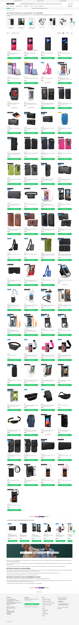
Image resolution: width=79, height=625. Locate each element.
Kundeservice (70, 6)
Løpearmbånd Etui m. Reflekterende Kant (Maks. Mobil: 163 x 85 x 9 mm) (13, 104)
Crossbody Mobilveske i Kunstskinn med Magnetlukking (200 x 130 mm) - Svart (13, 305)
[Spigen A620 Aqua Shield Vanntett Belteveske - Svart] (31, 195)
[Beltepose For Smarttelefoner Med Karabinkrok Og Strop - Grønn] (14, 170)
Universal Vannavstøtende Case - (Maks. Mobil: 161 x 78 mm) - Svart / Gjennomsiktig (48, 381)
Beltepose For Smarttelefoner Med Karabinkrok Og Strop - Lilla (65, 154)
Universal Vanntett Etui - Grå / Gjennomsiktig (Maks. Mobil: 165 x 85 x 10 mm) (30, 305)
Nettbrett (12, 6)
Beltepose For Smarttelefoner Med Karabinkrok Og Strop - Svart (31, 154)
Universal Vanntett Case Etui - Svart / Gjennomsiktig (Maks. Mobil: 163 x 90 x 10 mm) (65, 79)
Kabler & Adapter (42, 27)
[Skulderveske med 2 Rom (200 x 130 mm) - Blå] (48, 271)
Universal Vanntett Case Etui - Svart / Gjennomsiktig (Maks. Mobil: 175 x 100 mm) (30, 331)
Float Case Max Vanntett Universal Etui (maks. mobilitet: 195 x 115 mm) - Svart (47, 431)
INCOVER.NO (10, 621)
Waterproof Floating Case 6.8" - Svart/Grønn (64, 330)
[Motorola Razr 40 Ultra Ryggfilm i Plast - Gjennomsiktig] (31, 44)
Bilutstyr (63, 27)
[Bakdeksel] (11, 21)
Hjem (7, 10)
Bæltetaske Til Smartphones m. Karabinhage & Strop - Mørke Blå (47, 154)
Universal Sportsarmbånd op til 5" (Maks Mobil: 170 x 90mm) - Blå (64, 129)
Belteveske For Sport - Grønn (11, 355)
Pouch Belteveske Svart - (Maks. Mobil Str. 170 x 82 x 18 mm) (14, 129)
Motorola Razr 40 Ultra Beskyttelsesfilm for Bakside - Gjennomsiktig (13, 54)
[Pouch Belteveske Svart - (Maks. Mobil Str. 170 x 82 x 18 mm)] (14, 119)
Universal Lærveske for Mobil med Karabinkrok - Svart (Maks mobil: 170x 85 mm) (48, 230)
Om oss (43, 608)
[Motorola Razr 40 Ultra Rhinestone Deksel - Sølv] (14, 69)
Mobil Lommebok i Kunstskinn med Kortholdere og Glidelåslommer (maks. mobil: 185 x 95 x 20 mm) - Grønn (48, 255)
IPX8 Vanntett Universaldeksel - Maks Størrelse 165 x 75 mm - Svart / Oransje (65, 305)
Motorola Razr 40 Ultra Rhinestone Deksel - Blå (31, 78)
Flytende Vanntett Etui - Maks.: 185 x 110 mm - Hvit (48, 481)
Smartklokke (26, 6)
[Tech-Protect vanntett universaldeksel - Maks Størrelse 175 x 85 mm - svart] (65, 195)
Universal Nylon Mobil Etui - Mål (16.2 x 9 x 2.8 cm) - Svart (64, 456)
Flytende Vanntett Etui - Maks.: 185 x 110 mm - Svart (14, 506)
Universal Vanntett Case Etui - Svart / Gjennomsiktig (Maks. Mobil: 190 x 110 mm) (13, 331)
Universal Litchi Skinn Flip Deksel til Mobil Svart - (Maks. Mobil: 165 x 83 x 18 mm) (64, 104)
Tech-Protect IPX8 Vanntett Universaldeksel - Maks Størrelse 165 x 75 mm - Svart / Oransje (72, 536)
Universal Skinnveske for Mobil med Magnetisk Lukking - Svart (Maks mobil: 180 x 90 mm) (64, 255)
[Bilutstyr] (62, 21)
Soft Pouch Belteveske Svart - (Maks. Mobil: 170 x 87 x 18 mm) (30, 129)
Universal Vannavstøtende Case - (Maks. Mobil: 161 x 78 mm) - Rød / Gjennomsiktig (31, 280)
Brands (31, 6)
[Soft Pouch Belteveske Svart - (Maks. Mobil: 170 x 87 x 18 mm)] (31, 119)
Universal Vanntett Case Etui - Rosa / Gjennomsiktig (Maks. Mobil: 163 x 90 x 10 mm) (48, 204)
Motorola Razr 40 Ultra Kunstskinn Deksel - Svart (64, 54)
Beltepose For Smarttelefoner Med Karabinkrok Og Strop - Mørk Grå (31, 179)
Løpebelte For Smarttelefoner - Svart (63, 405)
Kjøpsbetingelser (45, 610)
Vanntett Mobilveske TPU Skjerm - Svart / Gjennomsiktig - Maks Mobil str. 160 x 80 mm (30, 104)
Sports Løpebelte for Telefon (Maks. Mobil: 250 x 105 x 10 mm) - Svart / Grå (31, 406)
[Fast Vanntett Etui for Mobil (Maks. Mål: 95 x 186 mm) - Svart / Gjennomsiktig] (65, 421)
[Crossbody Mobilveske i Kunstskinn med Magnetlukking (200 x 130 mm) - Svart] (14, 296)
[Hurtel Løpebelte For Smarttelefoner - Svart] (65, 396)
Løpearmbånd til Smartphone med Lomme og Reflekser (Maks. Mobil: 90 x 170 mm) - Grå (30, 356)
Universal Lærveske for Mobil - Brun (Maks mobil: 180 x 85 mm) (30, 230)
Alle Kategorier (40, 6)
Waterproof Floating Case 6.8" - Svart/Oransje (47, 330)
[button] (72, 4)
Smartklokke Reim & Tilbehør (47, 604)
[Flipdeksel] (21, 21)
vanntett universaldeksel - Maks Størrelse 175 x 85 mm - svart (65, 204)
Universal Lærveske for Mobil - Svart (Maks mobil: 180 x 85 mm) (64, 230)
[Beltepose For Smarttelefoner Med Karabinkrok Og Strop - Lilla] (65, 144)
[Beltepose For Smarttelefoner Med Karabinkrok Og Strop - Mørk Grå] (31, 170)
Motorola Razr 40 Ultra (11, 10)
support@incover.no (12, 599)
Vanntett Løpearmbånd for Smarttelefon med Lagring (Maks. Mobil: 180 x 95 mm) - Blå (30, 431)
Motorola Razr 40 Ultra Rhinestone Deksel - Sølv (13, 79)
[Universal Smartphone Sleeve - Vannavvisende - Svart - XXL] (14, 371)
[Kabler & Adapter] (42, 21)
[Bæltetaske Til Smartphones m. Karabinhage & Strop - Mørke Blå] (48, 144)
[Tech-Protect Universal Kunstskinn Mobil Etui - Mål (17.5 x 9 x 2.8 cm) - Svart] (48, 446)
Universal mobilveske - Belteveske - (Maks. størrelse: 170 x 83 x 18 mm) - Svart (64, 179)
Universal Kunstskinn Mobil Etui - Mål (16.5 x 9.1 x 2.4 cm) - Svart (13, 456)
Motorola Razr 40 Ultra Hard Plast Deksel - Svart (47, 54)
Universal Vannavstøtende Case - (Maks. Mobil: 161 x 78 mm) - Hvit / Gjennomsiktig (31, 381)
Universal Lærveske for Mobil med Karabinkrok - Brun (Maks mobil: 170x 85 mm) (14, 230)
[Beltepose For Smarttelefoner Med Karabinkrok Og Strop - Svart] (31, 144)
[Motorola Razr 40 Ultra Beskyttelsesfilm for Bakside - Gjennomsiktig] (14, 44)
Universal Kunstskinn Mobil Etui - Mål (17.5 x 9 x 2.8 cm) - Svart (47, 456)
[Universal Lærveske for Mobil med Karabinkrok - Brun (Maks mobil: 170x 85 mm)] (14, 220)
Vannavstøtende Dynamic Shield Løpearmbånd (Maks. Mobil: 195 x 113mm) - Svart (48, 406)
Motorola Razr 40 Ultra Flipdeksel (21, 28)
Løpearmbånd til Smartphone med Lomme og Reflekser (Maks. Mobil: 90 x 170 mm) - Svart (64, 356)
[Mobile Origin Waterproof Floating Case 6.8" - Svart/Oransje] (48, 321)
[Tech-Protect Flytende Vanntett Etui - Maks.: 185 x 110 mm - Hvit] (48, 471)
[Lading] (52, 21)
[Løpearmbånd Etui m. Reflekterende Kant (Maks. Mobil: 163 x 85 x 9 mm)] (14, 94)
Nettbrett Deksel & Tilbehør (46, 601)
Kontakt (43, 615)
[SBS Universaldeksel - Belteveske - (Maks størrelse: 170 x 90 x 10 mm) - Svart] (14, 271)
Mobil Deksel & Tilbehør (46, 599)
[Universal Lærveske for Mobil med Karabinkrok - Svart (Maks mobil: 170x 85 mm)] (48, 220)
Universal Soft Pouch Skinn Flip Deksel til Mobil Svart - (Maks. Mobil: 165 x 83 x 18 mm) (48, 104)
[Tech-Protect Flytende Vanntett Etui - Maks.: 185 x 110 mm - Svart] (14, 496)
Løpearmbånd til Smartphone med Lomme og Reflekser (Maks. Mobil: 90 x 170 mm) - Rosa (47, 356)
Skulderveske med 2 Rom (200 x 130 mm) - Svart (13, 255)
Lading (52, 27)
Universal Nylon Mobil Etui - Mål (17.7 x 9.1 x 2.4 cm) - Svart (30, 456)
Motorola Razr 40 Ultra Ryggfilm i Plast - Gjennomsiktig (30, 54)
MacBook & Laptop (19, 6)
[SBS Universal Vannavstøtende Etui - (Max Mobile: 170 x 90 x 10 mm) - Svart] (65, 371)
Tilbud (36, 6)
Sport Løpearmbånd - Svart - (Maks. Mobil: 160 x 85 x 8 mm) (65, 280)
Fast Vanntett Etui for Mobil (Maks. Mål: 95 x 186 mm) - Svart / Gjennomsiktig (64, 431)
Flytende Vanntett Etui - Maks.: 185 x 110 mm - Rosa (64, 481)
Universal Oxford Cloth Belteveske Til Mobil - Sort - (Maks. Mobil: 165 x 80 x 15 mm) (47, 179)
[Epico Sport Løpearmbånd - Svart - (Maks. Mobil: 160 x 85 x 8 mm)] (65, 271)
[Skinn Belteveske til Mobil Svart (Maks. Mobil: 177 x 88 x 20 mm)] (48, 119)
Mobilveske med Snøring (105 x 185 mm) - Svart (13, 481)
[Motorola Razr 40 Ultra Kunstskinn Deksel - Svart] (65, 44)
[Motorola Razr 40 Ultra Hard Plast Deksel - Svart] (48, 44)
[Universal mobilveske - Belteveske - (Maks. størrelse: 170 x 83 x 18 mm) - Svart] (65, 170)
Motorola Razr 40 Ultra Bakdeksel (11, 28)
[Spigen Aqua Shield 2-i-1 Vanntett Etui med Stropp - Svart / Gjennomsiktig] (31, 471)
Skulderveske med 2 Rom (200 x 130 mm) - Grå (30, 255)
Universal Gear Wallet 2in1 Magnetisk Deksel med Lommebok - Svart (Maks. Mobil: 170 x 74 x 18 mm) (14, 154)
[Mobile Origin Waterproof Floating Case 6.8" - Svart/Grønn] (65, 321)
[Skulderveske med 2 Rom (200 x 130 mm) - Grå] (31, 245)
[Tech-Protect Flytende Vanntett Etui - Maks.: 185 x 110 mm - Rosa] (65, 471)
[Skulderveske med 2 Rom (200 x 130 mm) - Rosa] (48, 69)
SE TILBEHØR (52, 552)
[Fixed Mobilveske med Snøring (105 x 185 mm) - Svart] (14, 471)
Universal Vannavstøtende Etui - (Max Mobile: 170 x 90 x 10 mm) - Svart (64, 381)
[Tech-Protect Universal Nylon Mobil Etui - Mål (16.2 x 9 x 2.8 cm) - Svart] (65, 446)
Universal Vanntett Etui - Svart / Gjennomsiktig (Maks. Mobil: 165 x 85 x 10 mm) (47, 305)
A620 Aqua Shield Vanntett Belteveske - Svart (30, 204)
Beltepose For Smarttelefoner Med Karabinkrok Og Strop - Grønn (14, 179)
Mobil (7, 6)
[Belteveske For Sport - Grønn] (14, 346)
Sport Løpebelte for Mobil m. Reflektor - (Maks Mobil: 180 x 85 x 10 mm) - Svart (14, 431)
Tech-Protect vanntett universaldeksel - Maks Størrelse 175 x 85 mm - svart (36, 536)
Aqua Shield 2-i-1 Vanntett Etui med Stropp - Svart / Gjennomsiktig (30, 481)
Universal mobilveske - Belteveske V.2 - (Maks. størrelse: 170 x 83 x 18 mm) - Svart (14, 204)
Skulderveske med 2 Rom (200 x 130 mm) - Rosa (47, 79)
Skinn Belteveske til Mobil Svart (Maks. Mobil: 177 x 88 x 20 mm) (47, 129)
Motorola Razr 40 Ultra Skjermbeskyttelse (31, 28)
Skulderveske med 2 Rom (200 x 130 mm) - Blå (48, 280)
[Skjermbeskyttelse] (31, 21)
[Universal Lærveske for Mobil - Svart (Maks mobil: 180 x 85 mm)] (65, 220)
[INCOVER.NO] (10, 4)
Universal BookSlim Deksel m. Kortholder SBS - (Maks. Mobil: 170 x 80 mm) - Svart (14, 406)
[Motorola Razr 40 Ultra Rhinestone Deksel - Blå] (31, 69)
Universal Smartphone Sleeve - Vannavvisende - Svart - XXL (14, 381)
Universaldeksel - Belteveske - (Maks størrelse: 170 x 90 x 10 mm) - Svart (14, 280)
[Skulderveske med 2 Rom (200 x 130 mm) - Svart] (14, 245)
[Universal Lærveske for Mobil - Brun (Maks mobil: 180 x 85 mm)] (31, 220)
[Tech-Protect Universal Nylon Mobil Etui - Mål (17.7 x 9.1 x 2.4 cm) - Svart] (31, 446)
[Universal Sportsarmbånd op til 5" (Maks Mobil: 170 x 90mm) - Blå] (65, 119)
